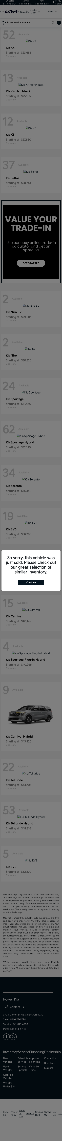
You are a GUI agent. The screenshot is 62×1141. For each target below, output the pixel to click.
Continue (31, 582)
